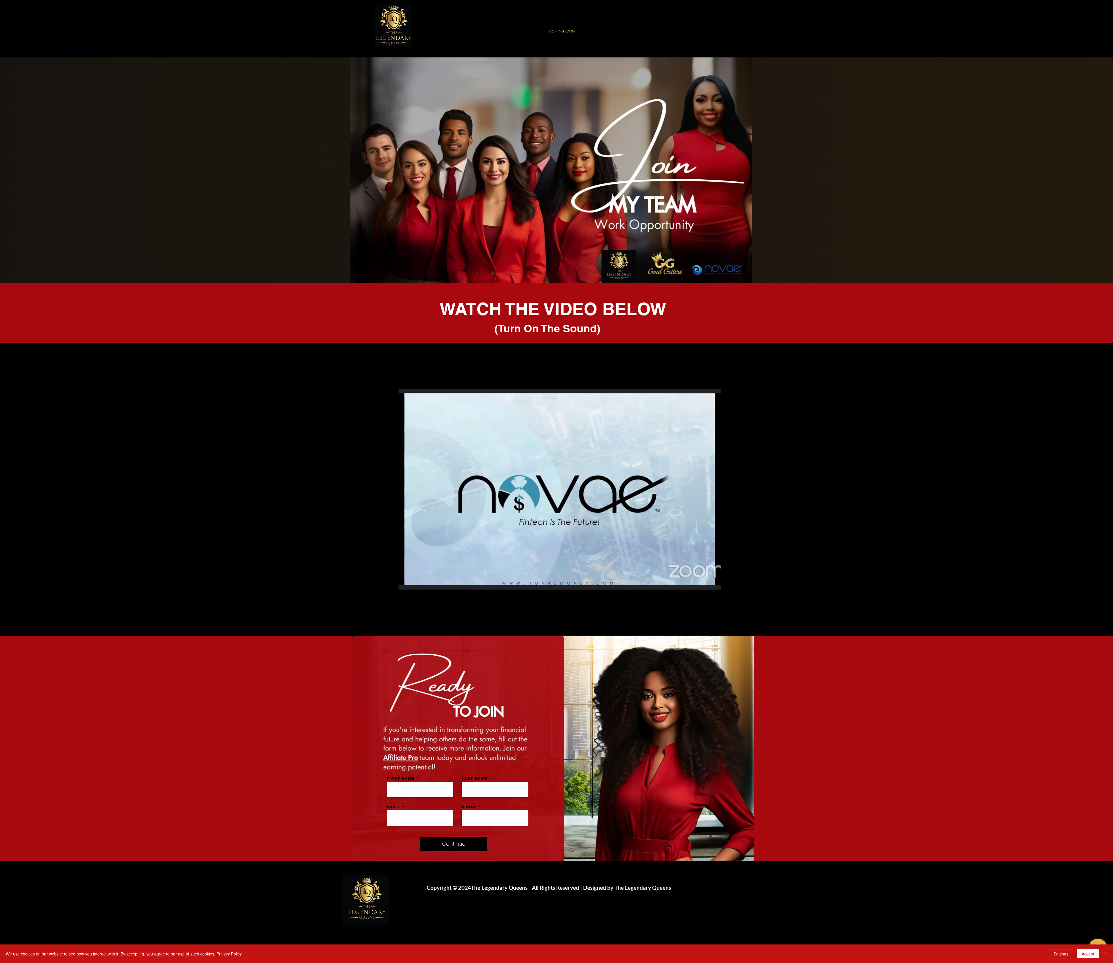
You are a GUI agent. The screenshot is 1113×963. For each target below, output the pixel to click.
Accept (1088, 954)
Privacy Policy (229, 954)
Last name (475, 778)
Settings (1061, 954)
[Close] (1106, 953)
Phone (469, 807)
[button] (713, 583)
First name (401, 778)
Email (394, 807)
